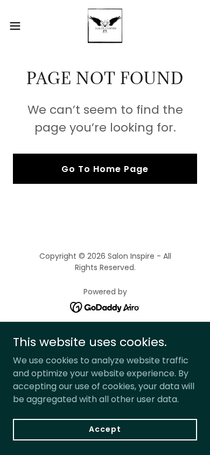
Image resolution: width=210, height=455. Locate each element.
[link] (105, 25)
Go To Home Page (105, 169)
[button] (19, 26)
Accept (105, 429)
